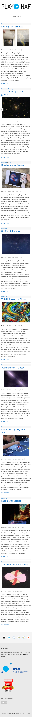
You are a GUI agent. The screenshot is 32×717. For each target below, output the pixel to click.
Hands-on (4, 24)
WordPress (27, 713)
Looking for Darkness (12, 26)
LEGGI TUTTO (5, 83)
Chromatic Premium (14, 713)
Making (10, 89)
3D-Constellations (10, 231)
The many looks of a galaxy (14, 564)
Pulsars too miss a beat (12, 367)
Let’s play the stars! (11, 500)
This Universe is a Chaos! (14, 299)
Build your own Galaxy (12, 165)
